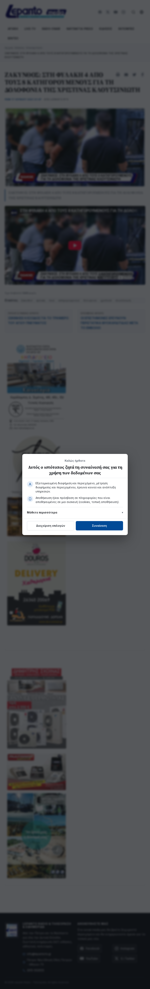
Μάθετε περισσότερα (42, 512)
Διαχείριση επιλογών (50, 525)
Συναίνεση (99, 525)
